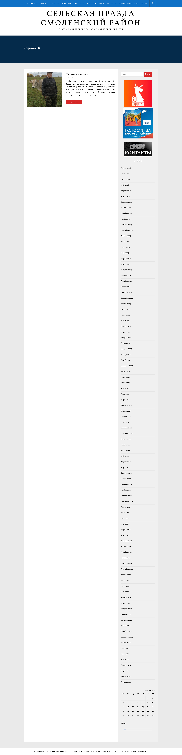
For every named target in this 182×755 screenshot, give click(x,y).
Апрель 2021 (126, 530)
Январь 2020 (126, 614)
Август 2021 (126, 507)
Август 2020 (126, 575)
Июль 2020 (125, 580)
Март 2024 (125, 332)
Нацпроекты (98, 3)
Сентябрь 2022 (127, 434)
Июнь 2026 (125, 179)
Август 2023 (126, 371)
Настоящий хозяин (77, 74)
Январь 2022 (126, 479)
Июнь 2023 (125, 383)
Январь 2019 (126, 682)
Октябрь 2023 (126, 360)
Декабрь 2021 (126, 484)
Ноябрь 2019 (126, 626)
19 (133, 711)
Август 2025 (126, 236)
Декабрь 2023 (126, 349)
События (44, 3)
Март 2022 (125, 467)
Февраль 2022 (126, 473)
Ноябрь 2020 (126, 558)
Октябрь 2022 (126, 428)
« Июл (123, 723)
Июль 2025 (125, 241)
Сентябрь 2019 (127, 637)
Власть (77, 3)
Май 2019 (125, 659)
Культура (55, 3)
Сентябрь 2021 (127, 501)
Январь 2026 (126, 208)
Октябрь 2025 (126, 225)
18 (128, 711)
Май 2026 (125, 185)
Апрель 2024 (126, 326)
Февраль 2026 (126, 202)
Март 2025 (125, 264)
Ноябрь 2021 (126, 490)
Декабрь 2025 (126, 213)
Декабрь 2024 (126, 281)
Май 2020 (125, 592)
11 (128, 707)
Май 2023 (125, 388)
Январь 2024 (126, 343)
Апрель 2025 (126, 258)
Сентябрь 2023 (127, 366)
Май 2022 (125, 456)
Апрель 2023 (126, 394)
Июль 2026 (125, 174)
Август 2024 (126, 304)
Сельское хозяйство (128, 3)
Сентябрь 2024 (127, 298)
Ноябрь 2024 (126, 287)
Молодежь (66, 3)
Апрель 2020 (126, 597)
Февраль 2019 (126, 676)
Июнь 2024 (125, 315)
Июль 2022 (125, 445)
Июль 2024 (125, 309)
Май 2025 (125, 253)
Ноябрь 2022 (126, 422)
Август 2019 (126, 643)
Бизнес (87, 3)
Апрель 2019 (126, 665)
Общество (32, 3)
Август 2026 (126, 168)
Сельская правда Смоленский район (91, 19)
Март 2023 (125, 400)
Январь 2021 (126, 546)
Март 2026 (125, 196)
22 (148, 711)
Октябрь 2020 (126, 563)
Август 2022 (126, 439)
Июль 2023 (125, 377)
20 (138, 711)
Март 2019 (125, 671)
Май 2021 (125, 524)
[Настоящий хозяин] (44, 106)
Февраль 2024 (126, 338)
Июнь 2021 (125, 518)
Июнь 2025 (125, 247)
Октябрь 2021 (126, 496)
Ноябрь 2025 (126, 219)
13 (138, 707)
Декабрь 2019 (126, 620)
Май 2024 (125, 321)
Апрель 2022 (126, 462)
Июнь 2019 (125, 654)
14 (143, 707)
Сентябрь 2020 (127, 569)
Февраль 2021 (126, 541)
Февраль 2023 (126, 405)
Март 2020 (125, 603)
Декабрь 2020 (126, 552)
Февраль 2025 (126, 270)
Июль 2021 (125, 513)
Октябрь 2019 (126, 631)
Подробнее (73, 102)
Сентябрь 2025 (127, 230)
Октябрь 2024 (126, 292)
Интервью (111, 3)
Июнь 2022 (125, 451)
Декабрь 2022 (126, 417)
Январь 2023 (126, 411)
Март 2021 (125, 535)
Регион (144, 3)
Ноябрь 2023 (126, 354)
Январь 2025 (126, 275)
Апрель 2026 (126, 191)
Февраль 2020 (126, 609)
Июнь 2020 (125, 586)
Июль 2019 (125, 648)
